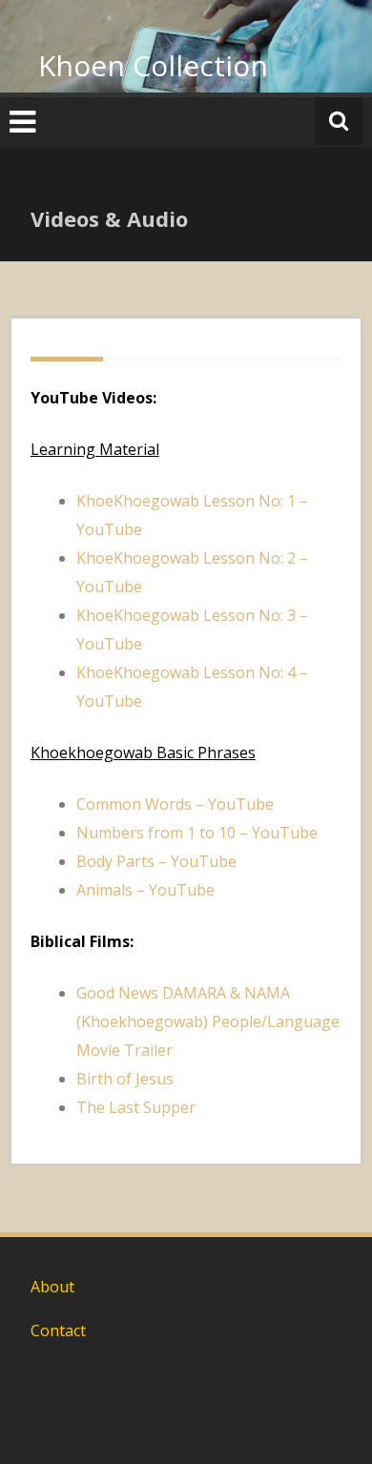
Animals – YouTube (145, 889)
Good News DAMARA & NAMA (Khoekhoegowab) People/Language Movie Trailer (208, 1021)
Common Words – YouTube (175, 804)
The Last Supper (136, 1107)
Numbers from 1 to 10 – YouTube (197, 832)
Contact (58, 1330)
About (52, 1286)
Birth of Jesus (125, 1078)
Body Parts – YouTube (156, 861)
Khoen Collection (153, 65)
